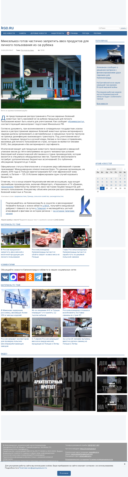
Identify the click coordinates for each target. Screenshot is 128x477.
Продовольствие (27, 50)
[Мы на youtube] (22, 277)
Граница (30, 196)
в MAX (45, 205)
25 (102, 188)
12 (107, 182)
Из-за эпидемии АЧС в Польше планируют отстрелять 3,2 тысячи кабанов (46, 312)
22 (120, 185)
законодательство (56, 196)
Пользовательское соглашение (77, 459)
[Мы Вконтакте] (5, 277)
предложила (7, 186)
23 (125, 185)
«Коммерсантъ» (76, 121)
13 (111, 182)
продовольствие (20, 196)
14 (116, 182)
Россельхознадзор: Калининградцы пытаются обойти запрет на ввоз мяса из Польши (46, 253)
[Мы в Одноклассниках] (30, 277)
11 (102, 182)
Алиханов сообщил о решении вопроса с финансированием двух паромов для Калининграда (109, 72)
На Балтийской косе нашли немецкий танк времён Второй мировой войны (108, 85)
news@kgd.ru (94, 452)
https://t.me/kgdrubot (88, 449)
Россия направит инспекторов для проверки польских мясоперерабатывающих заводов (15, 342)
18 (102, 185)
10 (98, 182)
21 (115, 185)
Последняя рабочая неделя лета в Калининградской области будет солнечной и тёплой (109, 95)
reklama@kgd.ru (85, 456)
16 (125, 182)
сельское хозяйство (41, 196)
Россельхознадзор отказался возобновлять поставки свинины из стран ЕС (76, 312)
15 (120, 182)
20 (111, 185)
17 (98, 185)
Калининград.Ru (86, 215)
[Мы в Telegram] (38, 277)
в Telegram (40, 208)
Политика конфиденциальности (101, 459)
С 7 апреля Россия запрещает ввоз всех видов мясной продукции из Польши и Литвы (45, 341)
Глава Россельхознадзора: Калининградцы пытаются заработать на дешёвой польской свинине (75, 253)
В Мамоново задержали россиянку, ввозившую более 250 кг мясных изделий (14, 312)
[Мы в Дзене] (47, 277)
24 (98, 188)
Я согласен (64, 473)
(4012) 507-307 (93, 445)
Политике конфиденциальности (33, 468)
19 (107, 185)
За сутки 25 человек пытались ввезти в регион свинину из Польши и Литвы (76, 341)
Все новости (102, 104)
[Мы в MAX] (13, 277)
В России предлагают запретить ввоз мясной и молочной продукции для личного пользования (12, 253)
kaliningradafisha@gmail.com (82, 454)
